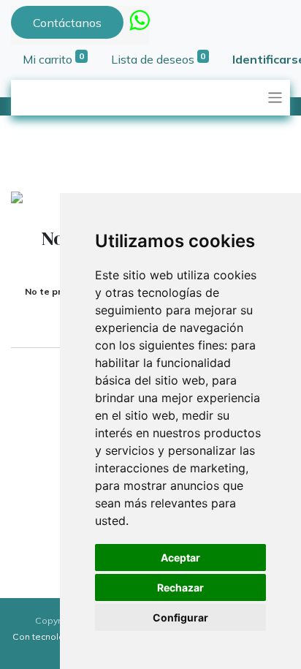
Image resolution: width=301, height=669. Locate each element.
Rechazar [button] (180, 587)
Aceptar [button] (180, 557)
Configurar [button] (180, 617)
